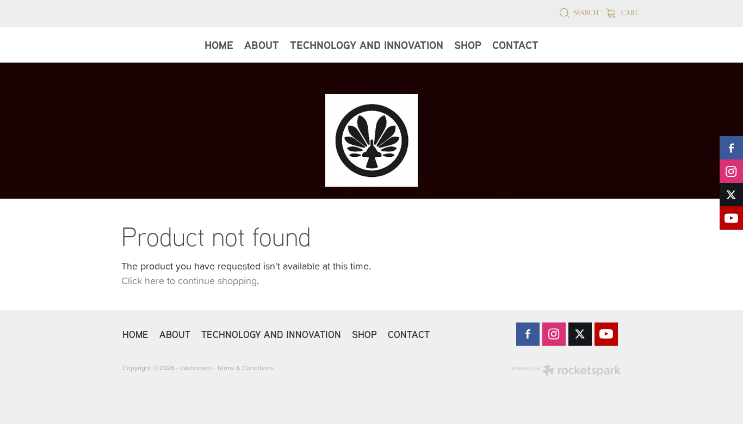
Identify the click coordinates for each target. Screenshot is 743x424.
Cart (629, 12)
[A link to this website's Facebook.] (731, 147)
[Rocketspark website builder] (566, 371)
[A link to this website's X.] (731, 194)
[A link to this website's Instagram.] (731, 171)
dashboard (195, 367)
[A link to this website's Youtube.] (731, 218)
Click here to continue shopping (189, 280)
